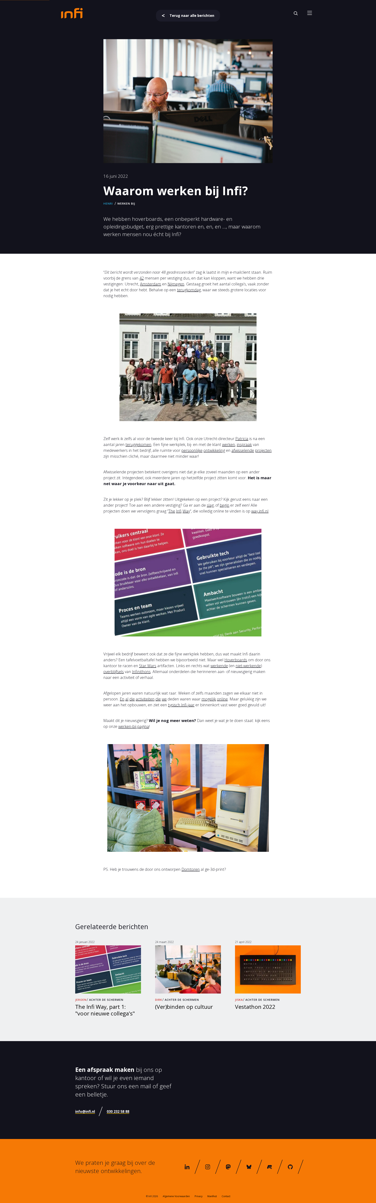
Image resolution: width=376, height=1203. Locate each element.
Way (186, 511)
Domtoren (191, 869)
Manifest (212, 1196)
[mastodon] (228, 1167)
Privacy (198, 1196)
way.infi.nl (259, 511)
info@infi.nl (85, 1111)
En (122, 699)
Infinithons (141, 671)
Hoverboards (235, 659)
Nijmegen (176, 284)
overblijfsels (113, 671)
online (222, 699)
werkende (219, 665)
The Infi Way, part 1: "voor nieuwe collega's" (105, 1010)
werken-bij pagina (133, 726)
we (164, 699)
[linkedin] (187, 1167)
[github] (290, 1167)
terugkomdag (189, 289)
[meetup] (269, 1167)
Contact (226, 1196)
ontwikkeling (214, 450)
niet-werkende (248, 665)
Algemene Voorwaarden (176, 1196)
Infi (179, 511)
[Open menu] (309, 13)
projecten (263, 450)
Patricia (241, 438)
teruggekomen (138, 444)
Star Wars (147, 665)
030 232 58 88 (118, 1111)
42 (141, 278)
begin (224, 505)
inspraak (244, 444)
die (132, 699)
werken (228, 444)
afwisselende (242, 450)
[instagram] (208, 1167)
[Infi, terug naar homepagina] (72, 13)
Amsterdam (150, 284)
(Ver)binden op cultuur (184, 1006)
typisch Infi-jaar (181, 705)
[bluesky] (249, 1167)
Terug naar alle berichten (192, 15)
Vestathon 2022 (255, 1006)
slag (210, 505)
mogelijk (209, 699)
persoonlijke (191, 450)
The (171, 511)
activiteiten (145, 699)
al (126, 699)
